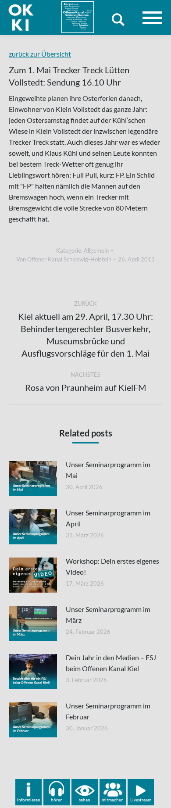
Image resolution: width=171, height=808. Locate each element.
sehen (84, 799)
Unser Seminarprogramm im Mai (108, 469)
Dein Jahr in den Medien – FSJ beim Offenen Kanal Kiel (111, 662)
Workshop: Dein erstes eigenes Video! (112, 566)
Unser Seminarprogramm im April (108, 518)
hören (57, 799)
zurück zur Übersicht (40, 54)
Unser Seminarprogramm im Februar (108, 711)
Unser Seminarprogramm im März (108, 614)
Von (63, 259)
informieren (28, 799)
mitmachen (113, 799)
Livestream (140, 799)
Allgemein (96, 250)
